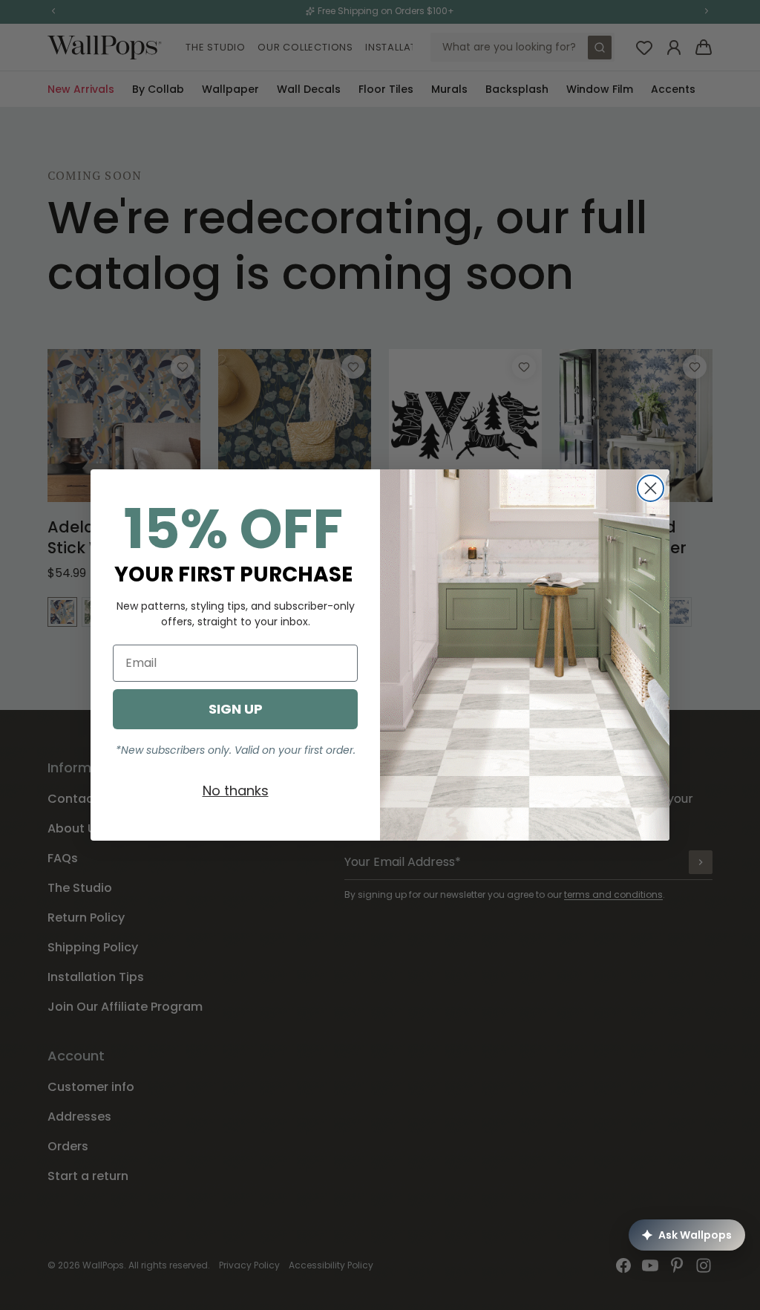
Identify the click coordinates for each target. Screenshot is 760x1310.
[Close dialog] (651, 488)
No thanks (236, 790)
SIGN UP (236, 709)
